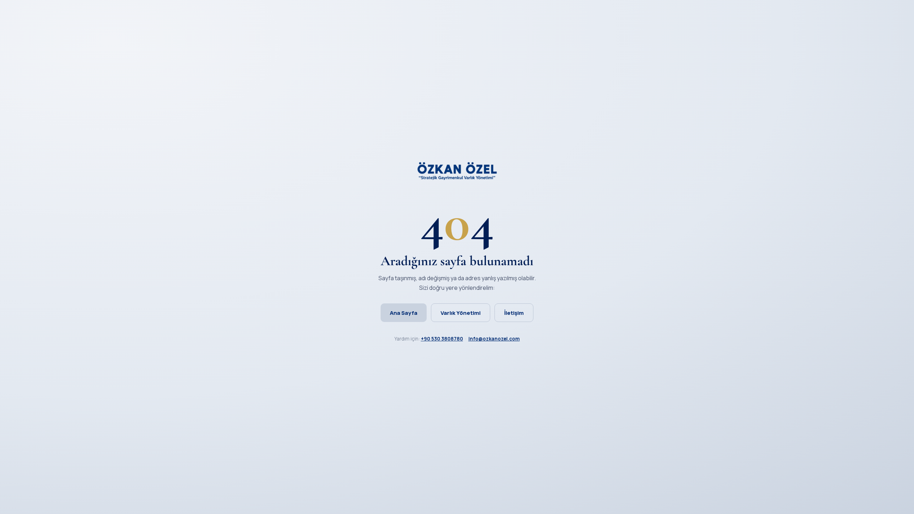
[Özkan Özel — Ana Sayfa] (457, 178)
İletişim (514, 313)
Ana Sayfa (403, 313)
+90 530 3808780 (442, 339)
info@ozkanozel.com (494, 339)
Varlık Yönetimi (461, 313)
